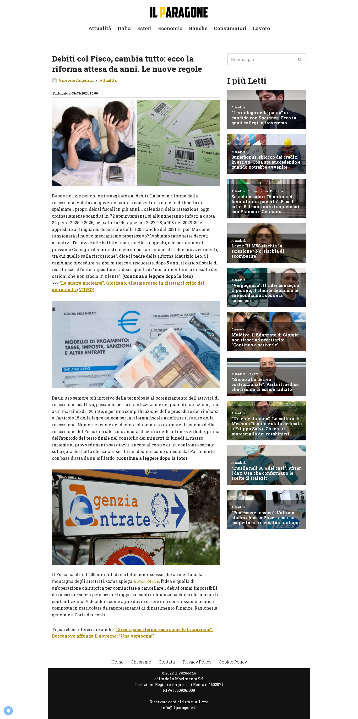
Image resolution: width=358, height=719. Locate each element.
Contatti (167, 662)
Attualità (99, 28)
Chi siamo (141, 662)
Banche (198, 28)
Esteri (144, 28)
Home (117, 662)
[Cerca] (300, 59)
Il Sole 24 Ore (146, 581)
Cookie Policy (233, 662)
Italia (124, 28)
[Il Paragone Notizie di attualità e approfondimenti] (179, 11)
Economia (170, 28)
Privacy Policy (197, 662)
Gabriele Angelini (76, 80)
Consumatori (230, 28)
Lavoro (261, 28)
